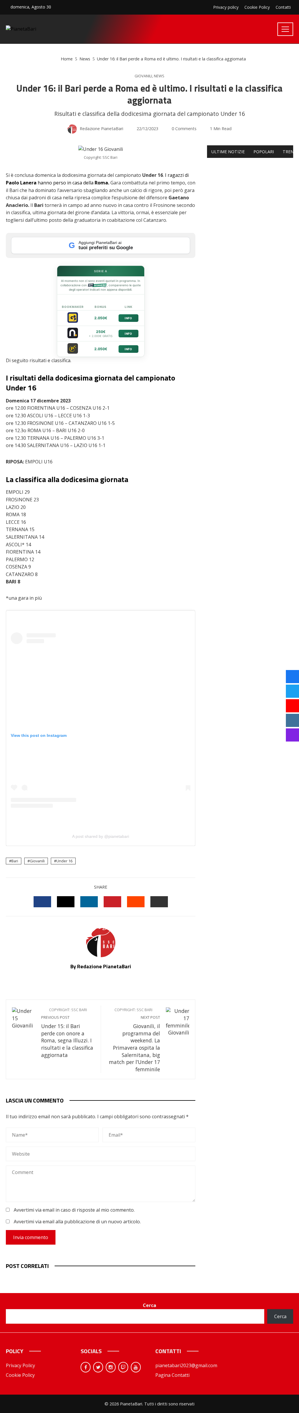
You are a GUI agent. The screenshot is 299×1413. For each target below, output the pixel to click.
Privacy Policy (20, 1365)
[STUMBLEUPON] (136, 901)
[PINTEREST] (112, 901)
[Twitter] (98, 1367)
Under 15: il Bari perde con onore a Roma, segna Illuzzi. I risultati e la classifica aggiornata (67, 1032)
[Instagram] (111, 1367)
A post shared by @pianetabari (100, 836)
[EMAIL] (159, 901)
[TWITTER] (65, 901)
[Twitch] (123, 1367)
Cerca (149, 1305)
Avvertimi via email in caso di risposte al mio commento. (74, 1210)
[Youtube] (136, 1367)
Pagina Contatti (172, 1375)
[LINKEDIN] (89, 901)
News (159, 76)
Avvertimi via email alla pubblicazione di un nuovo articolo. (77, 1221)
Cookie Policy (20, 1375)
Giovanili (143, 76)
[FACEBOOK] (42, 901)
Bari (14, 861)
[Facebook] (86, 1367)
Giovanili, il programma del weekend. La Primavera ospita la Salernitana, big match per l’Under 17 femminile (134, 1040)
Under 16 (64, 861)
